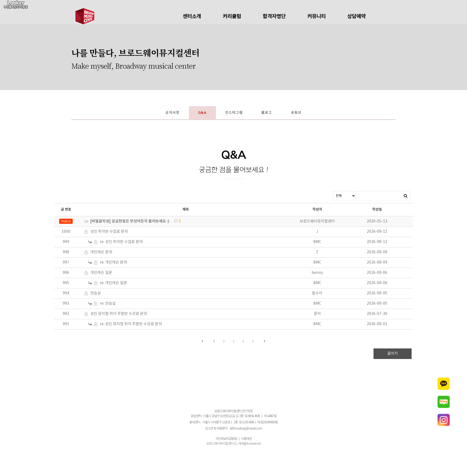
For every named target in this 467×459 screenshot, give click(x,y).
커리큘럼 (232, 16)
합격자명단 (274, 16)
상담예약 (356, 16)
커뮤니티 (316, 16)
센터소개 (192, 16)
